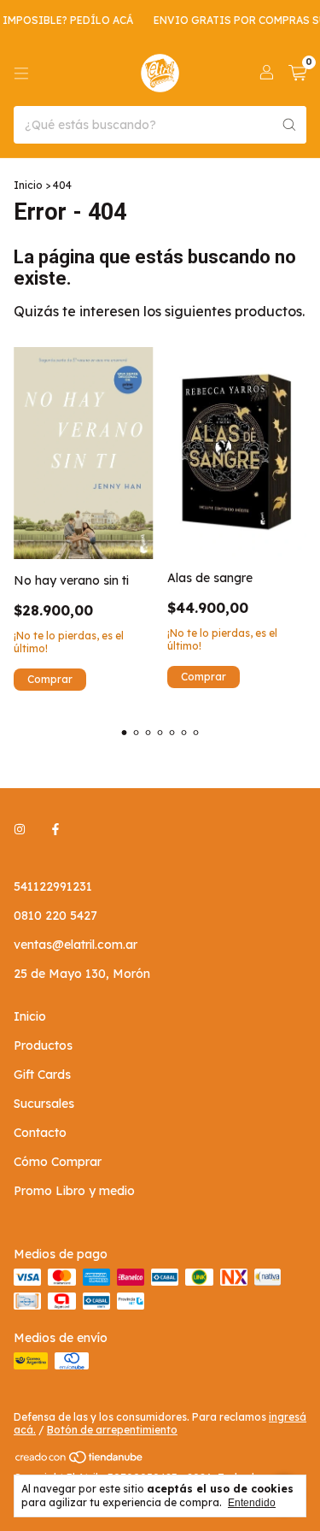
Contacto (40, 1132)
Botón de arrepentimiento (112, 1429)
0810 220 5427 (55, 915)
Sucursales (44, 1103)
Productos (43, 1045)
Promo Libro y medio (74, 1190)
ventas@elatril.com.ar (75, 944)
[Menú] (21, 73)
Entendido (252, 1503)
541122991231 (53, 886)
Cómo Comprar (58, 1161)
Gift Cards (42, 1074)
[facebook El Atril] (55, 830)
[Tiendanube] (80, 1460)
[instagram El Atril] (20, 830)
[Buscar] (289, 125)
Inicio (28, 185)
